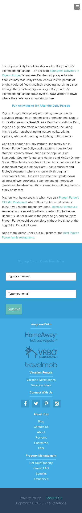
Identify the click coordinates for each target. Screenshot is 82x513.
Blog (41, 421)
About (41, 432)
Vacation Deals (41, 385)
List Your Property (41, 463)
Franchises (41, 479)
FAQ (41, 448)
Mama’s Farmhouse (64, 207)
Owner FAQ (41, 468)
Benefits (41, 474)
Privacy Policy (30, 498)
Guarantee (41, 443)
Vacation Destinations (41, 380)
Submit (14, 309)
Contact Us (41, 427)
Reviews (41, 438)
